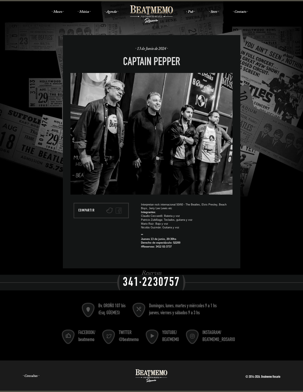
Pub (190, 12)
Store (213, 12)
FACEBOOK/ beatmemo (86, 337)
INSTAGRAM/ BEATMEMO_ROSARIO (218, 337)
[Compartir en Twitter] (109, 211)
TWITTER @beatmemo (129, 337)
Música (84, 12)
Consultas (31, 376)
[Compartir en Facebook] (119, 211)
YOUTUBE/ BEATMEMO (170, 337)
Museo (57, 12)
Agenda (111, 12)
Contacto (240, 12)
